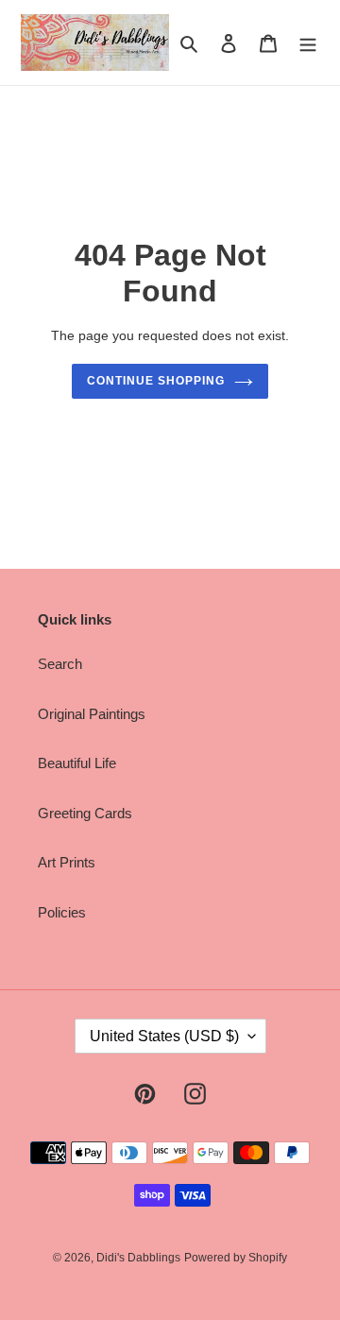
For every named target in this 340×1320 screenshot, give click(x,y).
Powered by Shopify (235, 1257)
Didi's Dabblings (138, 1257)
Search (60, 664)
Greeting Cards (85, 813)
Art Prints (66, 862)
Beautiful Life (77, 763)
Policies (62, 912)
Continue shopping (156, 380)
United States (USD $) (164, 1036)
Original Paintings (91, 714)
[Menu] (308, 43)
